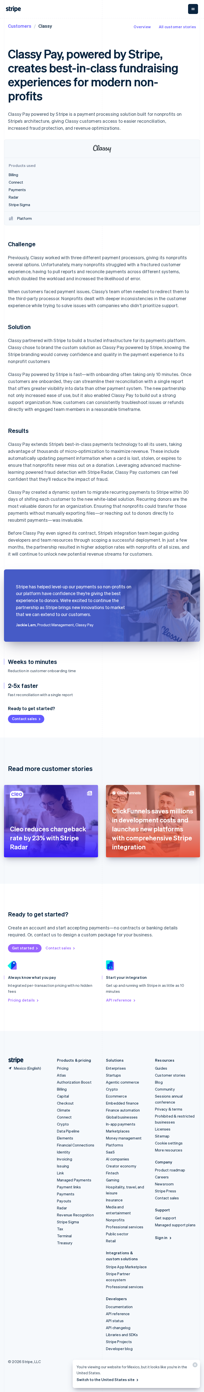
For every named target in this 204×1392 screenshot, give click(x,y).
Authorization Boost (74, 1082)
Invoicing (64, 1158)
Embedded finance (122, 1103)
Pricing (62, 1068)
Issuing (63, 1165)
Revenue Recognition (75, 1214)
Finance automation (123, 1110)
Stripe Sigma (68, 1221)
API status (115, 1320)
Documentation (119, 1306)
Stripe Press (165, 1190)
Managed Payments (74, 1179)
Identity (63, 1151)
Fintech (112, 1172)
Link (60, 1172)
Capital (63, 1096)
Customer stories (170, 1075)
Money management (124, 1138)
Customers (19, 26)
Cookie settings (169, 1142)
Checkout (65, 1103)
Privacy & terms (168, 1109)
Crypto (63, 1124)
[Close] (194, 1366)
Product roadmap (170, 1169)
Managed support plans (175, 1224)
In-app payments (120, 1124)
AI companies (117, 1158)
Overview (142, 26)
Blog (159, 1082)
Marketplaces (118, 1131)
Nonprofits (115, 1219)
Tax (60, 1228)
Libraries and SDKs (122, 1334)
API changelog (118, 1327)
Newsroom (164, 1183)
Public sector (117, 1233)
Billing (62, 1089)
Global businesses (122, 1117)
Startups (113, 1075)
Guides (161, 1068)
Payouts (64, 1200)
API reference (119, 1000)
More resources (168, 1149)
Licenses (163, 1129)
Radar (62, 1207)
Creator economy (121, 1165)
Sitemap (162, 1136)
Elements (65, 1138)
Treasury (65, 1242)
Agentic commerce (122, 1082)
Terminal (64, 1235)
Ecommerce (116, 1096)
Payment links (69, 1186)
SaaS (110, 1151)
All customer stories (177, 26)
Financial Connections (75, 1144)
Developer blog (119, 1348)
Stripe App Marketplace (126, 1266)
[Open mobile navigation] (193, 9)
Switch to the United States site (106, 1379)
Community (165, 1089)
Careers (162, 1176)
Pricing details (21, 1000)
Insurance (114, 1199)
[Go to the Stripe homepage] (13, 1060)
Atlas (61, 1075)
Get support (165, 1217)
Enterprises (116, 1068)
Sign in (161, 1237)
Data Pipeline (68, 1131)
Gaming (112, 1179)
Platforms (114, 1144)
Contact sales (24, 718)
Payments (66, 1193)
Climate (63, 1110)
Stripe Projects (119, 1341)
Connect (64, 1117)
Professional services (124, 1226)
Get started (23, 947)
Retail (111, 1240)
